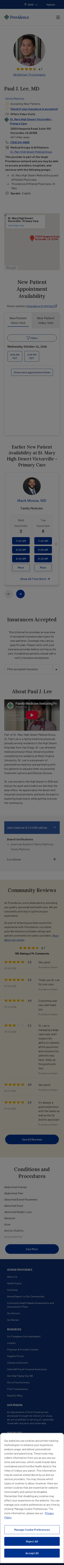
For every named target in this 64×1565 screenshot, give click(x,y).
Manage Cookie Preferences (32, 1529)
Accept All (32, 1553)
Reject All (32, 1541)
